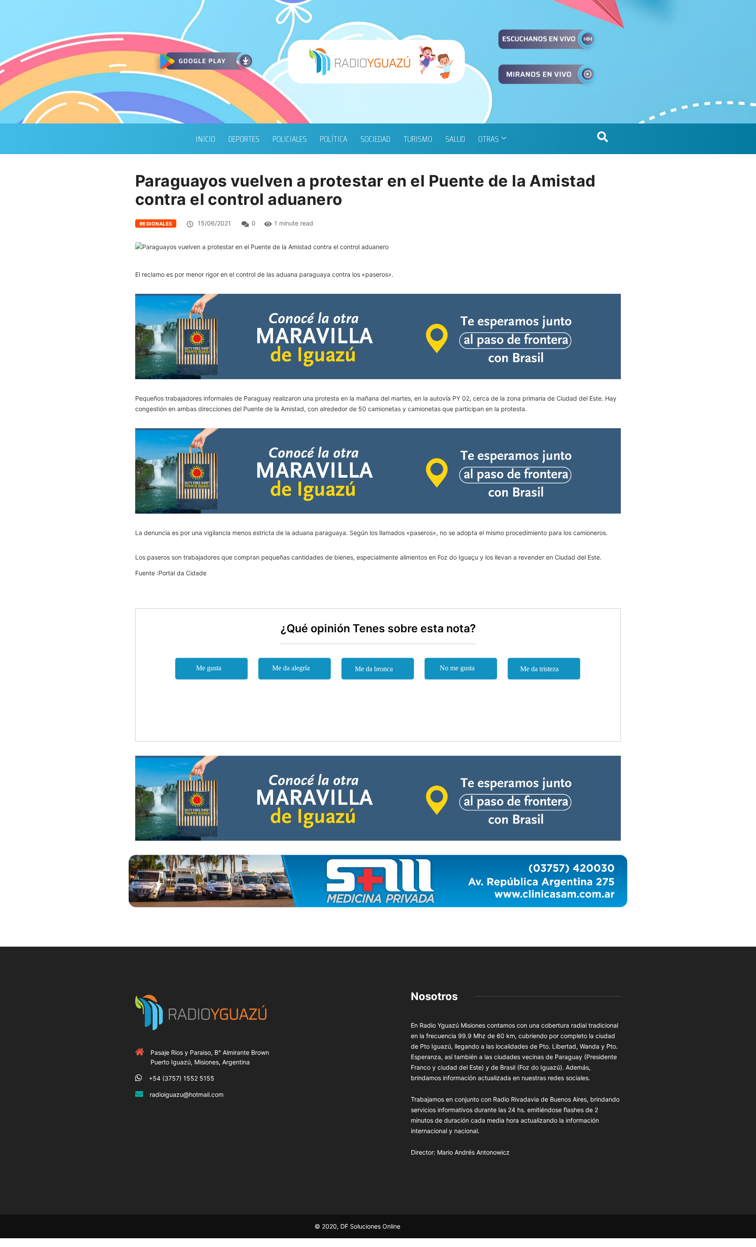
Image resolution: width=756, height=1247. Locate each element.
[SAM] (378, 880)
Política (333, 139)
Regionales (156, 224)
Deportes (243, 139)
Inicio (205, 139)
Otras (488, 139)
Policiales (290, 139)
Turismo (417, 139)
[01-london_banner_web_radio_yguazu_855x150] (378, 335)
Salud (455, 139)
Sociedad (375, 139)
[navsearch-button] (602, 139)
